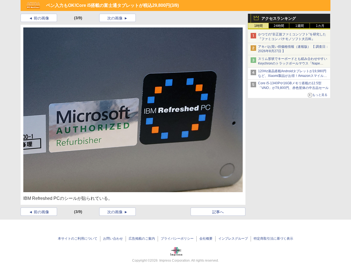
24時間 (279, 26)
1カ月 (320, 26)
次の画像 (115, 18)
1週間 (299, 26)
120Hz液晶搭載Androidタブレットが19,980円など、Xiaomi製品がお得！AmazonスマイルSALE (292, 75)
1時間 (258, 26)
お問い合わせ (113, 238)
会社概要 (206, 238)
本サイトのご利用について (77, 238)
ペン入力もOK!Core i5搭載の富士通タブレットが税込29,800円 (108, 5)
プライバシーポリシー (177, 238)
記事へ (218, 212)
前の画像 (41, 18)
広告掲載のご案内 (142, 238)
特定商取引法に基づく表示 (273, 238)
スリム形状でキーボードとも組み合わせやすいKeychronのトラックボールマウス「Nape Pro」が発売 (292, 63)
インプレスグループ (233, 238)
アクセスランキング (278, 18)
